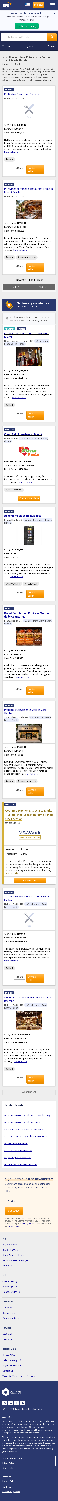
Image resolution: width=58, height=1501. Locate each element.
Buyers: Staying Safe (12, 1365)
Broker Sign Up (9, 1286)
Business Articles (10, 1312)
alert (53, 46)
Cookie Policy (8, 1467)
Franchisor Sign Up (11, 1291)
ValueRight (7, 1339)
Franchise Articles (10, 1318)
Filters (8, 46)
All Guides (7, 1307)
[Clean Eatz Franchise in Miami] (29, 451)
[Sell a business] (38, 5)
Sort (31, 46)
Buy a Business (9, 1244)
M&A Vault (7, 1334)
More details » (11, 152)
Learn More (29, 880)
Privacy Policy (13, 1226)
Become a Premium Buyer (15, 1260)
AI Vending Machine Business (22, 515)
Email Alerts (8, 1265)
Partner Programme (11, 1491)
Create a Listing (9, 1281)
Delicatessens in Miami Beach (18, 1150)
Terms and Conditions (12, 1458)
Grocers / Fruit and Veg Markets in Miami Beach (26, 1136)
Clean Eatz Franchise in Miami (23, 434)
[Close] (54, 14)
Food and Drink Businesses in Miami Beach (24, 1129)
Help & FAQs (8, 1355)
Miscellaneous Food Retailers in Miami (22, 1122)
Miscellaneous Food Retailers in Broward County (27, 1115)
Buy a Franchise (10, 1249)
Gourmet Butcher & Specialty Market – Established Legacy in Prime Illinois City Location (29, 815)
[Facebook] (17, 1403)
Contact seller (32, 169)
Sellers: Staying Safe (12, 1360)
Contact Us (7, 1370)
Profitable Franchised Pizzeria (21, 94)
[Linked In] (11, 1403)
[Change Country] (27, 4)
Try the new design (26, 26)
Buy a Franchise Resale (13, 1255)
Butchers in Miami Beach (16, 1143)
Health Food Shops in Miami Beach (20, 1164)
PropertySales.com (10, 1481)
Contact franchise (29, 498)
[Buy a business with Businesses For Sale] (8, 5)
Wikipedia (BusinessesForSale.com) (19, 1376)
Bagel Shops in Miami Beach (17, 1157)
